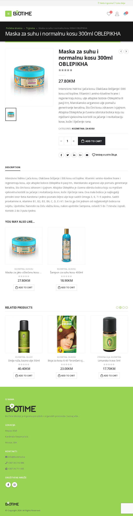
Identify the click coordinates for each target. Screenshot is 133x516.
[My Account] (117, 14)
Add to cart (93, 141)
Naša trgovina (106, 3)
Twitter (67, 155)
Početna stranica (14, 28)
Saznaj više (72, 416)
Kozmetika (78, 128)
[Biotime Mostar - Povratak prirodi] (22, 14)
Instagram (14, 484)
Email (87, 155)
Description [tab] (12, 167)
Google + (80, 155)
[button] (117, 307)
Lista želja (120, 3)
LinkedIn (74, 155)
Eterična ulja (61, 357)
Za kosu (90, 128)
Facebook (61, 155)
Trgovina (30, 28)
